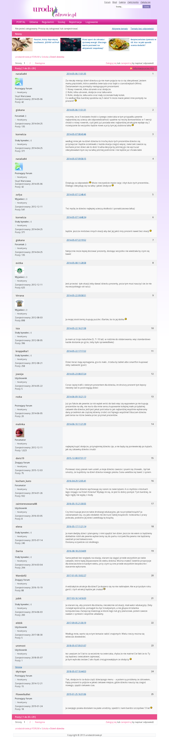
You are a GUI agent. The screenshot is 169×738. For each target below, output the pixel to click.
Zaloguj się (145, 2)
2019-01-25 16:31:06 (76, 694)
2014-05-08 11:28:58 (76, 262)
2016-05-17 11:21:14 (76, 526)
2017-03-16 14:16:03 (76, 598)
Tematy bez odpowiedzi (142, 28)
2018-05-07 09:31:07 (76, 645)
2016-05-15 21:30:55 (76, 503)
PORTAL (20, 22)
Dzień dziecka (57, 56)
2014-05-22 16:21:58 (76, 328)
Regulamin (48, 22)
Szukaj (61, 22)
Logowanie (92, 22)
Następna (40, 63)
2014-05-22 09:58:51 (76, 295)
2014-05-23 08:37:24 (76, 373)
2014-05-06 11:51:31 (76, 109)
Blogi (114, 2)
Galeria (122, 2)
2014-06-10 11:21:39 (76, 424)
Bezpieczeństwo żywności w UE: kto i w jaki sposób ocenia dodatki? (143, 42)
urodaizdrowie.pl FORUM (27, 56)
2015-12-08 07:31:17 (76, 458)
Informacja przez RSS (143, 68)
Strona (18, 667)
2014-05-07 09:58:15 (76, 158)
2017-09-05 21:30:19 (76, 622)
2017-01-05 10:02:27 (76, 575)
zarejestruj (126, 63)
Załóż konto (133, 2)
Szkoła (45, 56)
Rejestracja (75, 22)
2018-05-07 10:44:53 (76, 671)
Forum (107, 2)
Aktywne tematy (120, 28)
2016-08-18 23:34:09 (76, 550)
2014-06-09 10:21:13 (76, 396)
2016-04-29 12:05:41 (76, 480)
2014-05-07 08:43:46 (76, 134)
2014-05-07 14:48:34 (76, 217)
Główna (33, 22)
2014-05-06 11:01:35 (76, 73)
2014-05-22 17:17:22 (76, 351)
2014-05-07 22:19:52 (76, 240)
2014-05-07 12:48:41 (76, 194)
